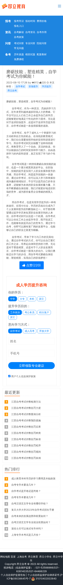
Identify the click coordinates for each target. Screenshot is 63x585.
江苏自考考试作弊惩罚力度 (26, 407)
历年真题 (19, 54)
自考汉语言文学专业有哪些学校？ (29, 503)
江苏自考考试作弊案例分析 (26, 414)
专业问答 (30, 43)
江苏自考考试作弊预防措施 (26, 420)
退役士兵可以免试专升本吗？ (27, 528)
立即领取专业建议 (31, 365)
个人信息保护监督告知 (13, 574)
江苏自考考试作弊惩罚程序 (26, 445)
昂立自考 (12, 90)
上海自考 (22, 556)
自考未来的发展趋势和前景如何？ (29, 515)
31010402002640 (46, 578)
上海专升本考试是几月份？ (26, 534)
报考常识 (19, 20)
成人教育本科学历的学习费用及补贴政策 (33, 478)
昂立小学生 (45, 556)
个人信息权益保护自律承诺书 (43, 574)
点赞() (33, 265)
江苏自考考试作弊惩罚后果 (26, 426)
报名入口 (19, 25)
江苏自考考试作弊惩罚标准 (26, 439)
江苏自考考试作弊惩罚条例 (26, 457)
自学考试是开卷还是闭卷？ (26, 490)
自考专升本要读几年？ (23, 484)
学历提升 (46, 86)
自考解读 (19, 32)
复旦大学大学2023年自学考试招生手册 (32, 509)
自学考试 (20, 86)
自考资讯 (30, 32)
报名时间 (30, 20)
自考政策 (19, 36)
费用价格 (42, 20)
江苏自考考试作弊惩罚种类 (26, 432)
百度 (13, 556)
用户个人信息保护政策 (23, 376)
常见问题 (19, 48)
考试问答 (19, 43)
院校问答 (42, 43)
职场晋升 (33, 86)
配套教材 (42, 54)
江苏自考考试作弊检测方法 (26, 401)
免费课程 (19, 59)
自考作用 (42, 32)
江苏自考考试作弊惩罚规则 (26, 451)
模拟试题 (30, 54)
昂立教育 (33, 556)
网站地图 (5, 556)
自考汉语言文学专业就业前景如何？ (31, 522)
